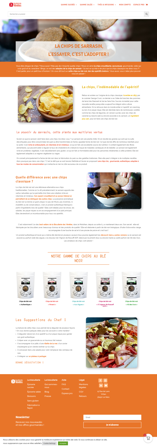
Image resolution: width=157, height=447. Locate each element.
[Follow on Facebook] (100, 380)
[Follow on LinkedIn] (101, 385)
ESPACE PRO (138, 4)
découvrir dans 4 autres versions (114, 235)
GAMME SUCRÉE (68, 4)
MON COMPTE (125, 4)
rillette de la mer (51, 344)
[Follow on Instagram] (105, 380)
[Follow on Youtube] (106, 385)
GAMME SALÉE (86, 4)
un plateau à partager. (37, 356)
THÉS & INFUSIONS (106, 4)
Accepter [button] (62, 443)
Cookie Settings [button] (49, 443)
